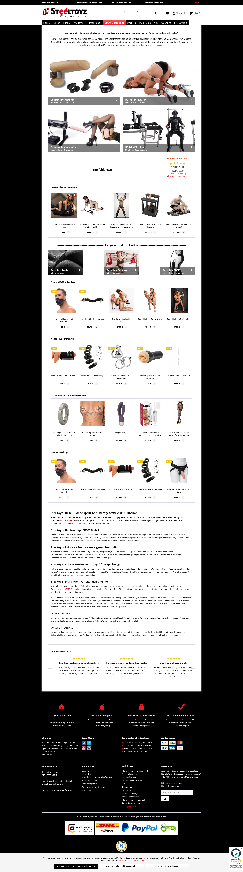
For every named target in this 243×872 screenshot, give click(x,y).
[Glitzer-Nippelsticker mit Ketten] (93, 413)
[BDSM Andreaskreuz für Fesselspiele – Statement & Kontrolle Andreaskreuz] (121, 205)
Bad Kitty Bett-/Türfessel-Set (179, 319)
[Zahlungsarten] (180, 745)
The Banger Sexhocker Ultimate (121, 320)
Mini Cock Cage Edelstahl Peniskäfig (121, 377)
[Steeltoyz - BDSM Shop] (69, 14)
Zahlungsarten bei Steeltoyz (94, 787)
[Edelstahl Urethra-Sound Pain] (179, 357)
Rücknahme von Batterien (133, 780)
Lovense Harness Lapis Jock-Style (179, 490)
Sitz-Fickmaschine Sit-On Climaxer (150, 225)
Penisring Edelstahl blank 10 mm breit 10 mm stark (64, 433)
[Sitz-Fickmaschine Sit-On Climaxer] (150, 205)
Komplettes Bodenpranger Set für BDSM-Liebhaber (92, 225)
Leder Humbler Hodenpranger (93, 319)
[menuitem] (138, 13)
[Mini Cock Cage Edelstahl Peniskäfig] (121, 357)
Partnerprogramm (89, 783)
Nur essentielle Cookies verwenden (121, 866)
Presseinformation (130, 777)
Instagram (89, 748)
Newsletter (86, 790)
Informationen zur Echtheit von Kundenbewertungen (135, 801)
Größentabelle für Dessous (93, 780)
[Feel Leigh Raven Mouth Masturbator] (150, 357)
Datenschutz (127, 787)
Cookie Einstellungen (131, 793)
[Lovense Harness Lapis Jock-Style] (179, 470)
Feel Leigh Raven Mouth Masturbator (150, 377)
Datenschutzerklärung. (171, 786)
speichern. (122, 860)
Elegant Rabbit (121, 432)
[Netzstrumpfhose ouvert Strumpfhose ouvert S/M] (179, 413)
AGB (123, 783)
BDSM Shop (65, 520)
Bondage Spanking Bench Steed (64, 225)
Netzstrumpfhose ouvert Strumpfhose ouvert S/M (179, 433)
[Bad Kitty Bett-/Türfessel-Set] (179, 300)
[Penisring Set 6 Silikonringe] (93, 357)
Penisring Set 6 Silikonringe (92, 376)
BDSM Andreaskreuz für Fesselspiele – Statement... (121, 225)
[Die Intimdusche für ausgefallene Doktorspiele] (150, 413)
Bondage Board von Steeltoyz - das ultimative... (179, 225)
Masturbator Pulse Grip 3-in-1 (64, 376)
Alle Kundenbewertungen (178, 176)
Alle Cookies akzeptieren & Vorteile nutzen (76, 866)
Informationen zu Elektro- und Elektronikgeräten (135, 772)
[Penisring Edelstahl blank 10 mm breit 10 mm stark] (64, 413)
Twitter (89, 743)
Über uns (86, 771)
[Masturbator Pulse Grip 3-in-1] (64, 357)
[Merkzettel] (167, 13)
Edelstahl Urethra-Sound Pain (179, 376)
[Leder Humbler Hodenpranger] (93, 300)
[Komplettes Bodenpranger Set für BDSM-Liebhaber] (93, 205)
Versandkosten (88, 774)
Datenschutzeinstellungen (167, 866)
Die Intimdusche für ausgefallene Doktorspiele (150, 433)
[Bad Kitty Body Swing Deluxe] (150, 300)
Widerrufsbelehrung (130, 796)
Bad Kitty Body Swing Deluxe (150, 319)
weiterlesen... (47, 754)
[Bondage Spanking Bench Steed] (64, 205)
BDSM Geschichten (73, 589)
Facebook (84, 743)
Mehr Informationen (135, 860)
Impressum (126, 790)
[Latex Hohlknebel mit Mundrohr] (64, 300)
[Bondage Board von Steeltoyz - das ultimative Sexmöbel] (179, 205)
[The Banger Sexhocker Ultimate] (121, 300)
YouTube (84, 748)
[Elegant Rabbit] (121, 413)
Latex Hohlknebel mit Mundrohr (64, 320)
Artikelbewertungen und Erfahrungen (98, 777)
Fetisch (166, 33)
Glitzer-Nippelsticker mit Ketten (92, 433)
